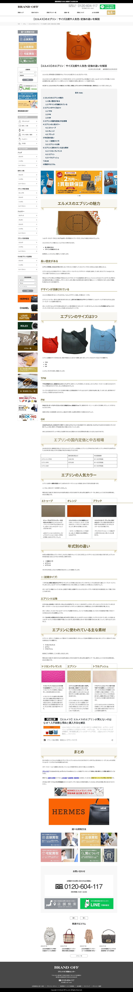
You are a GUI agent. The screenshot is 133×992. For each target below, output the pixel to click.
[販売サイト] (111, 13)
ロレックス (21, 193)
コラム (24, 24)
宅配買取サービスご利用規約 (67, 986)
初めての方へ (35, 12)
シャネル (20, 161)
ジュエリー (21, 211)
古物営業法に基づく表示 (38, 986)
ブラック (50, 134)
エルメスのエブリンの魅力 (53, 97)
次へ (84, 918)
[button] (78, 195)
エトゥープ (51, 127)
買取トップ (20, 12)
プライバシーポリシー (52, 986)
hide (80, 93)
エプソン (50, 154)
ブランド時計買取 (23, 189)
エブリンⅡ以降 (52, 144)
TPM (49, 111)
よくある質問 (95, 12)
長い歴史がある (53, 101)
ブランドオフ (45, 771)
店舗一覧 (66, 12)
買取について (80, 12)
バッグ (20, 152)
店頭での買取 (51, 778)
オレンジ (50, 131)
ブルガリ (20, 220)
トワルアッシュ (52, 157)
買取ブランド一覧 (51, 12)
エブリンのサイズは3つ (52, 107)
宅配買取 (76, 778)
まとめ (46, 161)
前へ (74, 918)
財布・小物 (21, 171)
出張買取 (70, 778)
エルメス (20, 156)
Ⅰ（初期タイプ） (53, 141)
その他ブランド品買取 (25, 256)
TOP (19, 24)
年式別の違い (48, 137)
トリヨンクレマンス (54, 151)
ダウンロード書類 (96, 986)
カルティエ (21, 215)
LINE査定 (64, 778)
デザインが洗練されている (56, 104)
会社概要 (79, 986)
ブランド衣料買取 (23, 238)
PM (48, 114)
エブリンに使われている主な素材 (55, 147)
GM (48, 117)
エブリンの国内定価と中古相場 (55, 121)
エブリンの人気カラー (51, 124)
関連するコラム (49, 164)
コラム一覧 (79, 956)
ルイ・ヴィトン (22, 165)
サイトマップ (87, 986)
